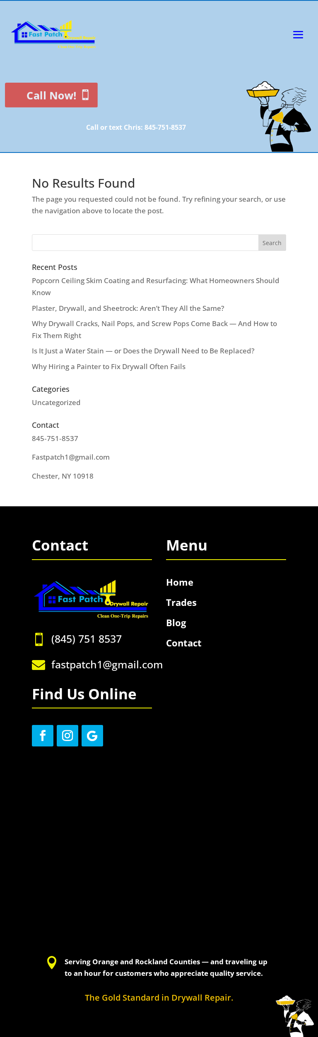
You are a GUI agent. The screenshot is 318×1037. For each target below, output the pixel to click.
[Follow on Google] (92, 735)
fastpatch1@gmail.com (107, 664)
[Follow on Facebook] (42, 735)
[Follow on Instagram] (67, 735)
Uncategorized (56, 402)
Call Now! (56, 95)
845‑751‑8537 (55, 438)
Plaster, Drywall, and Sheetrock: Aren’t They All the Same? (128, 308)
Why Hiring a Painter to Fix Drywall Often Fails (109, 366)
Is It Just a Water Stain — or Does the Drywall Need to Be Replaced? (143, 350)
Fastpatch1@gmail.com (71, 457)
